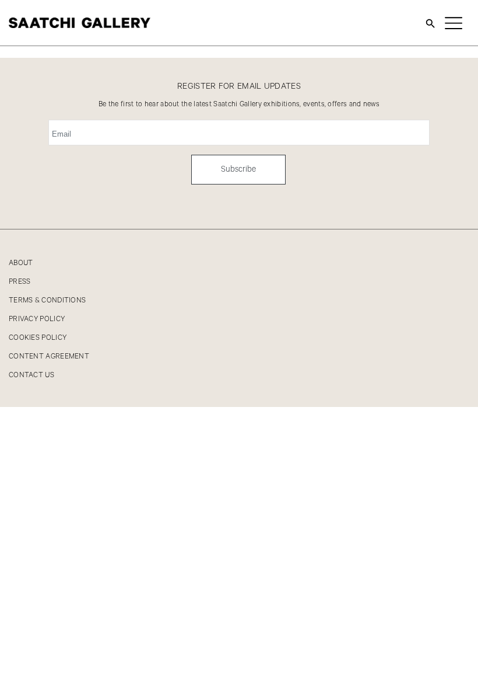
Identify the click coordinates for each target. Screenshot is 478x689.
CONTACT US (31, 375)
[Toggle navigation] (453, 23)
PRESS (20, 281)
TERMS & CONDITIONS (47, 300)
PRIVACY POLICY (37, 319)
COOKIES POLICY (37, 337)
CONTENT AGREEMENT (49, 356)
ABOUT (21, 263)
